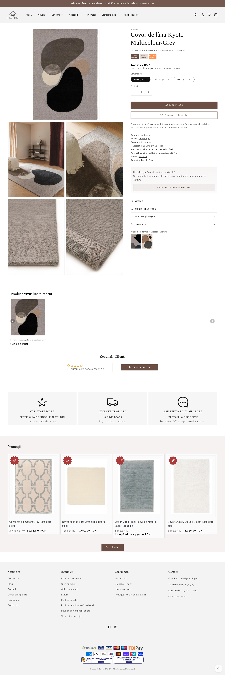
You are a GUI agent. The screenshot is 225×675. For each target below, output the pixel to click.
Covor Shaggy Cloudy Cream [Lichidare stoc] (191, 524)
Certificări (13, 605)
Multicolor (146, 135)
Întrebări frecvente (71, 578)
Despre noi (13, 578)
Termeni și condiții (71, 616)
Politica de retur (69, 600)
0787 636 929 (186, 584)
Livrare (64, 594)
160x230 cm (162, 79)
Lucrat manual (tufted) (162, 149)
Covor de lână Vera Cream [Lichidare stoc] (83, 524)
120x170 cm (140, 79)
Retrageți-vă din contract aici (130, 594)
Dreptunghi (144, 139)
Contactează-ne (176, 596)
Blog (10, 584)
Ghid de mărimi (69, 589)
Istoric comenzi (123, 589)
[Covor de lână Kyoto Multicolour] (136, 247)
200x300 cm (184, 79)
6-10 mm (146, 142)
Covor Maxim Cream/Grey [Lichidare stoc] (30, 524)
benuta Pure (147, 160)
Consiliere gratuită (17, 594)
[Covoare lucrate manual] (144, 58)
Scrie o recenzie (139, 367)
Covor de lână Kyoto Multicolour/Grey (28, 340)
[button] (195, 14)
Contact (12, 589)
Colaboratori (14, 600)
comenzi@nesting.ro (187, 578)
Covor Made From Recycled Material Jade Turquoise (136, 524)
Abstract (143, 156)
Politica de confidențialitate (75, 611)
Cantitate (135, 86)
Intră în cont (121, 578)
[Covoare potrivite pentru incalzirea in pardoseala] (152, 58)
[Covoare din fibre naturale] (135, 58)
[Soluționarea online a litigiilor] (128, 662)
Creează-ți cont (123, 584)
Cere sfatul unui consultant (174, 187)
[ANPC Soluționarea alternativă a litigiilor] (96, 662)
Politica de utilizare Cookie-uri (77, 605)
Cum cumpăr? (69, 584)
